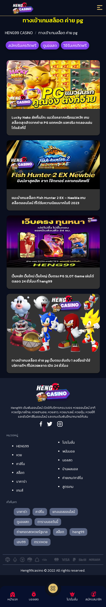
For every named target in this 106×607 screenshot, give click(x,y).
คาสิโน (20, 463)
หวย (19, 455)
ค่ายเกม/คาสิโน (72, 477)
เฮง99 (21, 542)
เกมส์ (19, 490)
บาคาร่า (21, 481)
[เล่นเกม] (53, 588)
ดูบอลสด (50, 45)
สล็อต (20, 472)
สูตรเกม (67, 486)
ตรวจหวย (41, 542)
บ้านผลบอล (70, 469)
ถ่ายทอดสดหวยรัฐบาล (32, 532)
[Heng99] (41, 8)
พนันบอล (68, 451)
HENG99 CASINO (19, 33)
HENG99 (22, 446)
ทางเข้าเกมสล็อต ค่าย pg (57, 33)
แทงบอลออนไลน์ (64, 511)
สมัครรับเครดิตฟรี (22, 45)
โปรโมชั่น (68, 442)
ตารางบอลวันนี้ (47, 521)
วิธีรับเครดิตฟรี (75, 45)
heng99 (78, 532)
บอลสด (67, 460)
